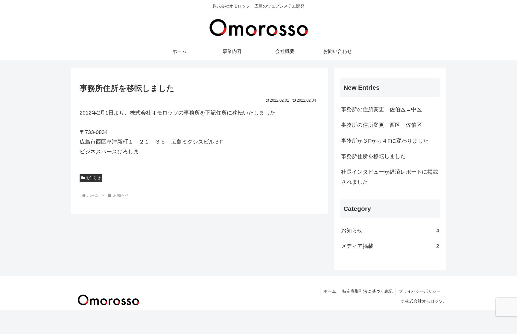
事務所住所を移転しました (373, 156)
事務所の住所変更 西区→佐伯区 (381, 125)
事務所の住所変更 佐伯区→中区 (381, 109)
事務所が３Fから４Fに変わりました (384, 141)
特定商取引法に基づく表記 (367, 291)
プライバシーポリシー (420, 291)
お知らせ (93, 178)
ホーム (329, 291)
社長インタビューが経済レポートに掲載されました (389, 176)
